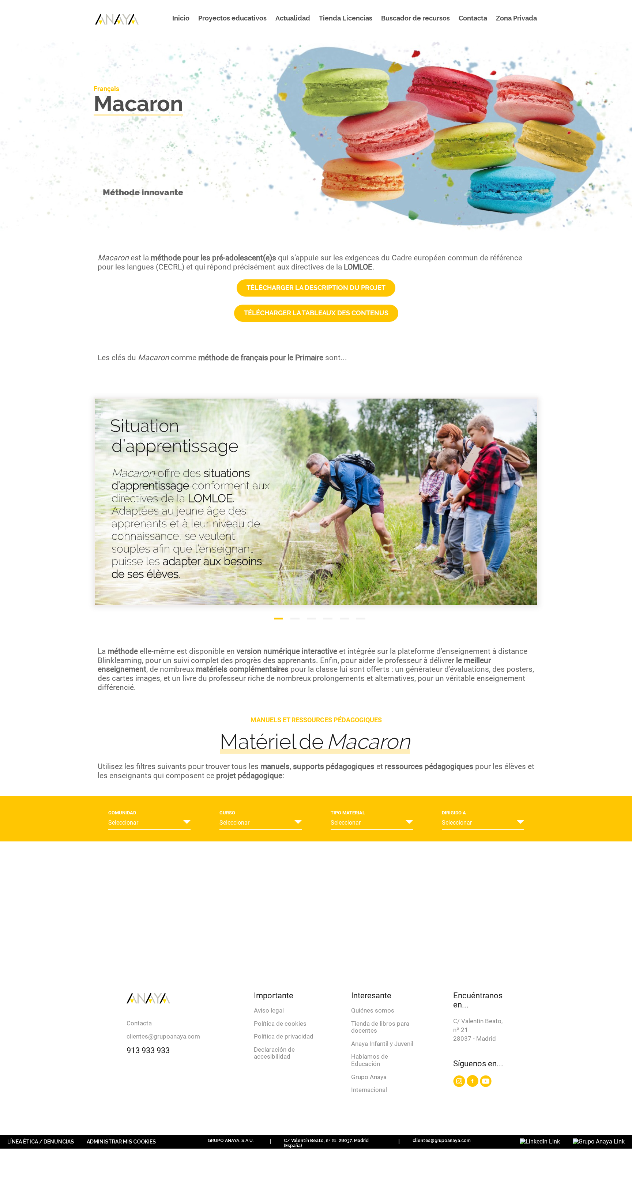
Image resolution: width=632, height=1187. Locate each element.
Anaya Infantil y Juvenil (382, 1043)
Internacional (369, 1089)
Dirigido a (454, 812)
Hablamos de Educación (369, 1060)
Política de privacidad (283, 1036)
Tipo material (348, 812)
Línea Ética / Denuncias (40, 1142)
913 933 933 (148, 1050)
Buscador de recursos (415, 18)
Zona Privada (516, 18)
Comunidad (122, 812)
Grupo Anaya (369, 1077)
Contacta (473, 18)
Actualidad (292, 18)
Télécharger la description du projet (316, 287)
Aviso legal (269, 1010)
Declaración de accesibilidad (274, 1053)
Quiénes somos (372, 1010)
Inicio (180, 18)
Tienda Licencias (345, 18)
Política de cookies (280, 1023)
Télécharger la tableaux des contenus (316, 313)
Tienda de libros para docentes (380, 1027)
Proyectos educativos (232, 18)
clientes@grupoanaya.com (163, 1036)
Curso (227, 812)
